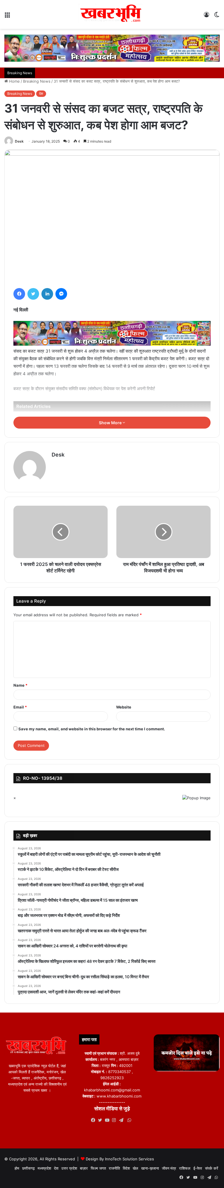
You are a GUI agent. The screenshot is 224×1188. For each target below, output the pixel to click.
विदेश (126, 1168)
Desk (19, 141)
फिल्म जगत (98, 1168)
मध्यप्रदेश (44, 1168)
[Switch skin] (217, 16)
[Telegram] (122, 1120)
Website (123, 707)
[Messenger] (61, 294)
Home (14, 81)
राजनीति (114, 1168)
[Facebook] (19, 294)
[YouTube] (108, 1120)
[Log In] (206, 16)
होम (17, 1168)
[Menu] (7, 16)
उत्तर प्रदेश (69, 1168)
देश (41, 93)
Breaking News (36, 81)
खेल (135, 1168)
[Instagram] (115, 1120)
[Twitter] (33, 294)
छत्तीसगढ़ (28, 1168)
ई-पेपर (197, 1168)
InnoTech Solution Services (129, 1159)
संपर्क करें (211, 1168)
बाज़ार (84, 1168)
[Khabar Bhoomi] (112, 14)
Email (20, 707)
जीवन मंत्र (169, 1168)
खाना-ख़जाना (150, 1168)
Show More (111, 422)
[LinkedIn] (47, 294)
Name (20, 685)
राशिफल (184, 1168)
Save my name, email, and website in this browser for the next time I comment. (91, 729)
